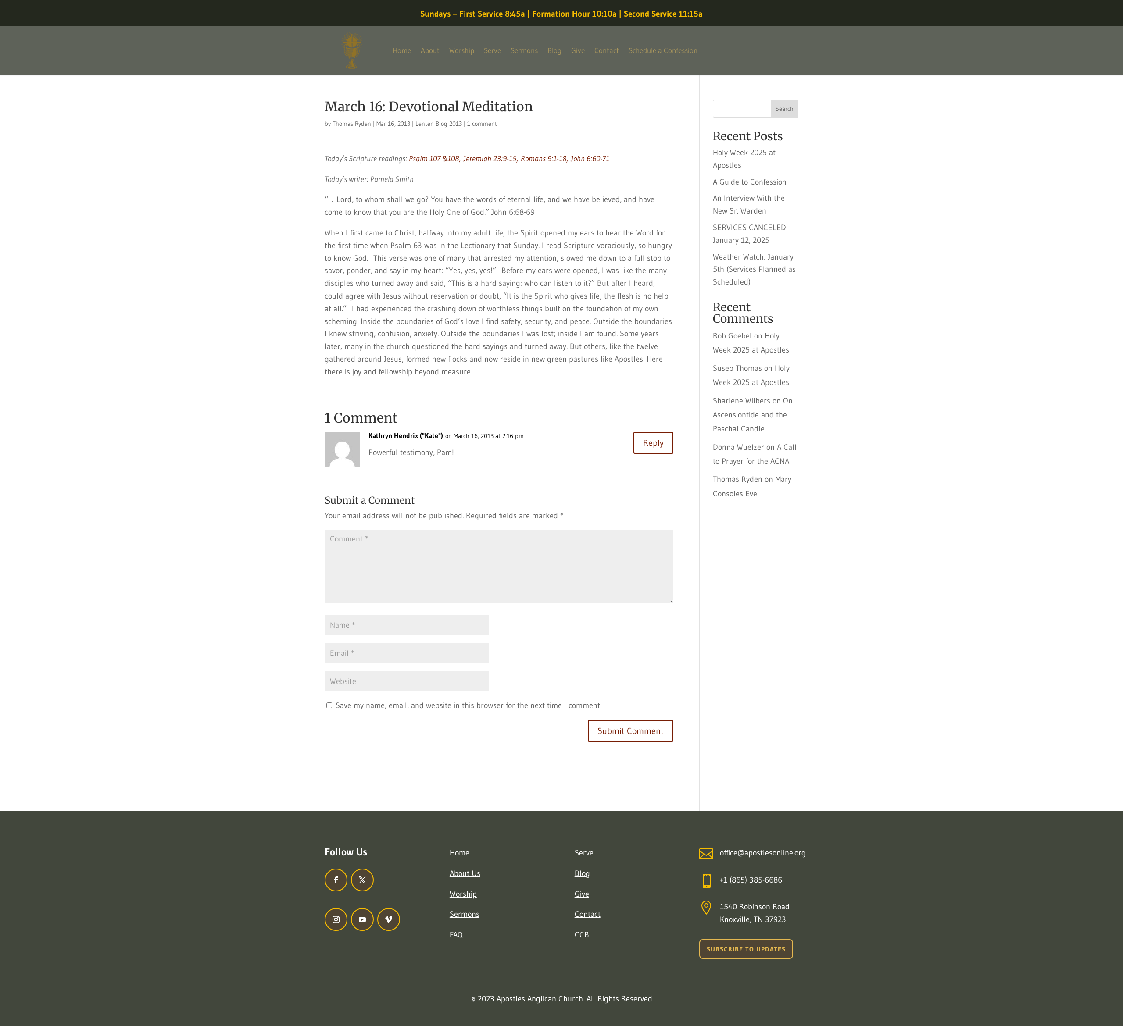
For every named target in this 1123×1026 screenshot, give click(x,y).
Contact (606, 50)
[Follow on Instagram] (336, 919)
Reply (653, 443)
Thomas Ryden (352, 124)
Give (578, 50)
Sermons (524, 50)
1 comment (482, 124)
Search (785, 109)
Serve (492, 50)
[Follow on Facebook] (336, 880)
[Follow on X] (362, 880)
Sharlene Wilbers (741, 401)
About (430, 50)
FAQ (456, 935)
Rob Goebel (732, 336)
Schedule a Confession (663, 50)
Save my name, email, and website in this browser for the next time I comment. (468, 705)
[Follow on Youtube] (362, 919)
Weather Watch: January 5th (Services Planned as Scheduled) (754, 269)
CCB (582, 935)
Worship (461, 50)
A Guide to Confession (750, 182)
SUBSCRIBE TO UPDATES (746, 949)
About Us (465, 873)
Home (402, 50)
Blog (554, 50)
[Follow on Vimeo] (388, 919)
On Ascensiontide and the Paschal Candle (753, 415)
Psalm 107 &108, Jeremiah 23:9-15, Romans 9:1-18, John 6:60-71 (509, 159)
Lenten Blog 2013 (438, 124)
